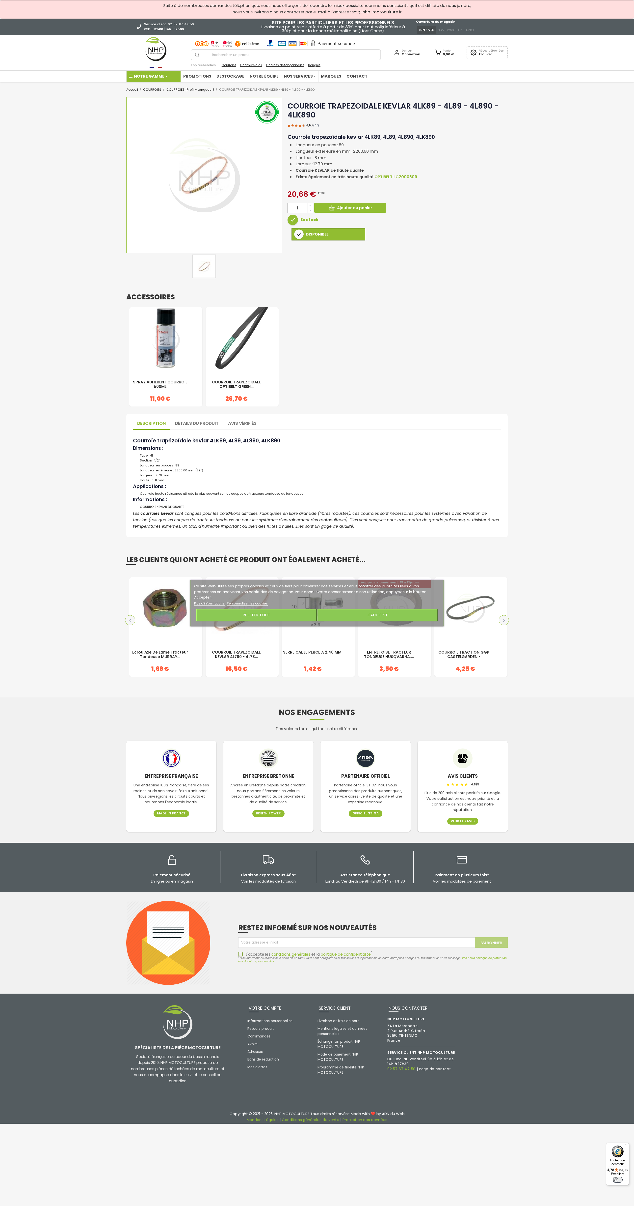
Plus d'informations (209, 603)
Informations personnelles (269, 1020)
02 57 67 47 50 (401, 1068)
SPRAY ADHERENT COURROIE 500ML (160, 384)
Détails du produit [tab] (197, 423)
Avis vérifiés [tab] (242, 423)
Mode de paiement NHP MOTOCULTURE (337, 1057)
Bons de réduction (263, 1059)
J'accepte (377, 615)
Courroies (229, 65)
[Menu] (626, 1146)
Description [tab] (151, 423)
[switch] (618, 1180)
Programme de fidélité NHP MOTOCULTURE (340, 1070)
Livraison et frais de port (338, 1020)
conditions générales (290, 954)
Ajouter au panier (354, 207)
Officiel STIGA (365, 813)
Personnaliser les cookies (247, 603)
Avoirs (252, 1043)
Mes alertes (257, 1066)
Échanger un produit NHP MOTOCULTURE (338, 1044)
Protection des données (365, 1119)
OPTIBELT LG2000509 (395, 177)
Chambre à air (251, 65)
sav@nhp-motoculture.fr (377, 12)
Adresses (255, 1051)
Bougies (314, 65)
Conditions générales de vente (310, 1119)
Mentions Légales (263, 1119)
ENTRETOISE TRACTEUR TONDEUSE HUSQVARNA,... (389, 654)
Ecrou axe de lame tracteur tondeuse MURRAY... (160, 654)
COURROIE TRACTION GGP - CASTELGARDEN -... (465, 654)
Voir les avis (463, 821)
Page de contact (435, 1068)
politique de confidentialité (346, 954)
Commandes (258, 1036)
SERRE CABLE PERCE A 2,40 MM (312, 652)
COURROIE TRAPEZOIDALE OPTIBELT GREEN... (236, 384)
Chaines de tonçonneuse (285, 65)
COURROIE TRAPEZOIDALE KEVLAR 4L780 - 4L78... (236, 654)
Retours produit (260, 1028)
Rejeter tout (256, 615)
